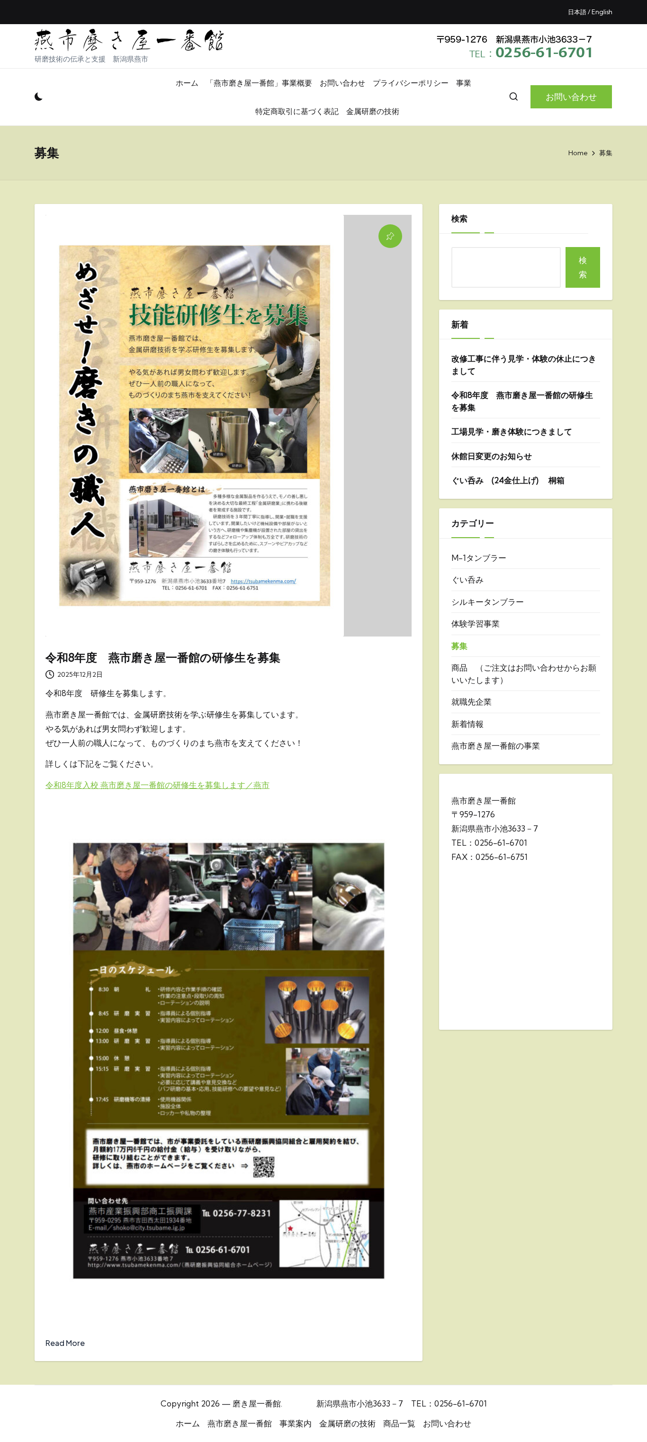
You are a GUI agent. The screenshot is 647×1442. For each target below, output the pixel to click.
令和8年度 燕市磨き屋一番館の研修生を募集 (162, 657)
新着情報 (467, 724)
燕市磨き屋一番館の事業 (495, 746)
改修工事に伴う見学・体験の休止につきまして (523, 365)
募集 (459, 646)
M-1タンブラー (478, 558)
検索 (459, 218)
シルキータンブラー (487, 602)
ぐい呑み (467, 579)
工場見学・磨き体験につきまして (511, 431)
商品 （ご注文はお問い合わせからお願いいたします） (523, 674)
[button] (571, 97)
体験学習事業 (475, 623)
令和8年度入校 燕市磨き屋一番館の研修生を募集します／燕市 (157, 785)
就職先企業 (471, 702)
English (602, 12)
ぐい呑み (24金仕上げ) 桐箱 (508, 480)
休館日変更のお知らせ (491, 456)
